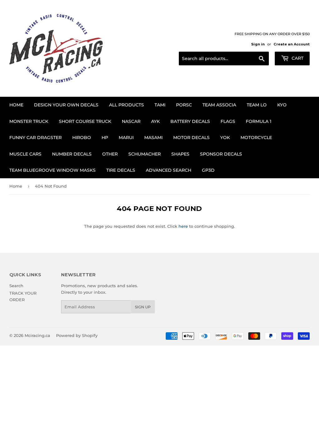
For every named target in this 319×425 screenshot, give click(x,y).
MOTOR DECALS (191, 137)
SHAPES (180, 154)
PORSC (184, 105)
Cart (296, 58)
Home (16, 105)
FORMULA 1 (258, 121)
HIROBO (81, 137)
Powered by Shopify (77, 335)
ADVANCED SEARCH (168, 170)
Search (16, 285)
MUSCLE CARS (25, 154)
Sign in (258, 44)
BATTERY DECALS (190, 121)
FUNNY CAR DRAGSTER (35, 137)
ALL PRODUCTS (126, 105)
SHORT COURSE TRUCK (85, 121)
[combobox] (224, 58)
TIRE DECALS (120, 170)
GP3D (208, 170)
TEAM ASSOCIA (219, 105)
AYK (155, 121)
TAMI (160, 105)
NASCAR (131, 121)
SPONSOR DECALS (221, 154)
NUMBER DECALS (72, 154)
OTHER (110, 154)
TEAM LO (257, 105)
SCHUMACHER (144, 154)
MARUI (126, 137)
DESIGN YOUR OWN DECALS (66, 105)
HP (105, 137)
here (183, 226)
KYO (282, 105)
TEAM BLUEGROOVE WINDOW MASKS (52, 170)
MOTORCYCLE (256, 137)
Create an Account (292, 44)
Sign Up (143, 307)
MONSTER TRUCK (28, 121)
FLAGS (228, 121)
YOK (225, 137)
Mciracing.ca (37, 335)
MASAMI (153, 137)
